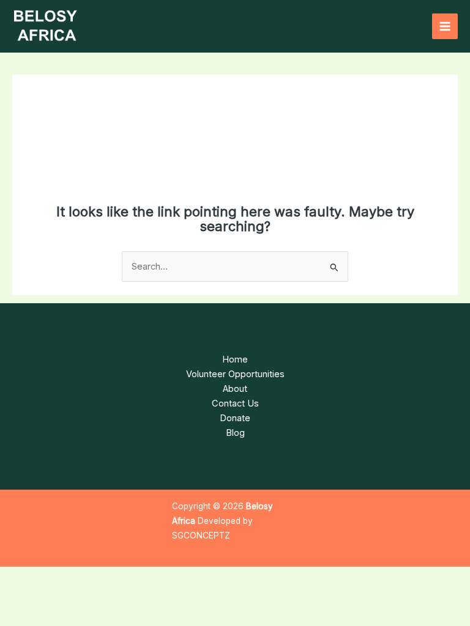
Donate (235, 418)
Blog (235, 432)
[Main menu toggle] (445, 26)
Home (235, 359)
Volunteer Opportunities (235, 374)
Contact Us (235, 403)
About (235, 388)
